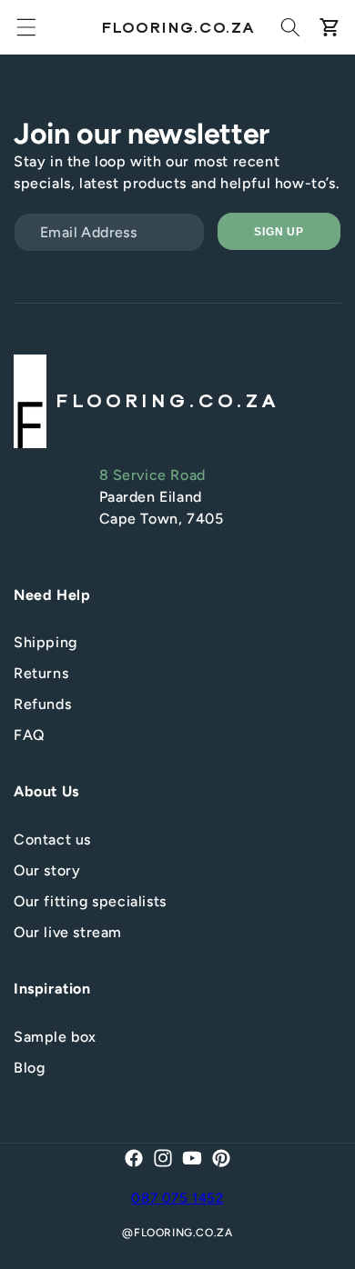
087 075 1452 (177, 1198)
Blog (29, 1067)
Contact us (52, 839)
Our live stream (68, 932)
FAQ (30, 735)
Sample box (55, 1036)
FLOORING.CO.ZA (183, 1232)
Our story (47, 870)
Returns (41, 673)
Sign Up (279, 231)
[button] (26, 27)
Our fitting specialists (90, 901)
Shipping (45, 642)
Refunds (42, 704)
